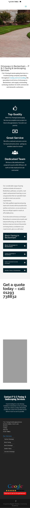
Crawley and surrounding (17, 78)
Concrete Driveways (9, 451)
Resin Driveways (8, 445)
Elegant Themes (14, 504)
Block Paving (7, 442)
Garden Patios (8, 448)
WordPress (15, 505)
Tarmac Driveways (9, 439)
